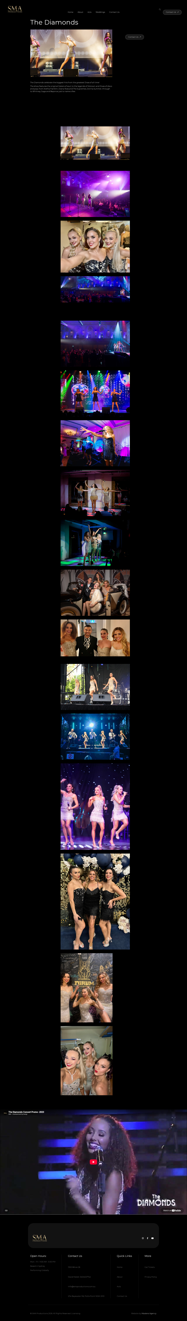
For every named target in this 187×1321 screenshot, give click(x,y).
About (80, 12)
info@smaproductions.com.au (81, 1287)
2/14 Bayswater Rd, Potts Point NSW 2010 (86, 1296)
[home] (14, 9)
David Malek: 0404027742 (79, 1277)
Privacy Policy (151, 1277)
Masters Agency (149, 1313)
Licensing (75, 1313)
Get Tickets (150, 1267)
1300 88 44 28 (74, 1267)
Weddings (100, 12)
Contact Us (114, 12)
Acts (89, 12)
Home (70, 12)
